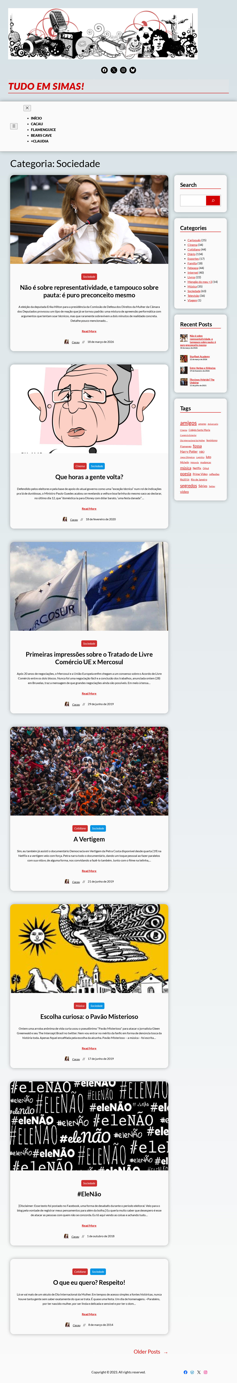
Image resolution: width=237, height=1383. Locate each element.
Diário (192, 254)
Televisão (193, 295)
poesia (185, 473)
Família (192, 263)
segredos (188, 485)
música (185, 468)
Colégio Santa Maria (199, 430)
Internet (193, 272)
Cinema (80, 466)
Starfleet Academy (200, 356)
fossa (197, 445)
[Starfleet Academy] (184, 359)
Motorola (195, 462)
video (184, 492)
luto (208, 457)
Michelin (184, 462)
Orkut (206, 468)
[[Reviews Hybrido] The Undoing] (184, 382)
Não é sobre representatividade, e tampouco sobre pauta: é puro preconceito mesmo (89, 291)
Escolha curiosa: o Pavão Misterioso (89, 1016)
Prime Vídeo (200, 474)
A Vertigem (89, 839)
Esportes (193, 258)
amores (202, 424)
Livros (191, 277)
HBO (201, 452)
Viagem (192, 300)
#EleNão (89, 1194)
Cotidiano (80, 828)
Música (80, 1005)
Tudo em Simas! (46, 86)
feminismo (211, 440)
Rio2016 (184, 479)
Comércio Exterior (188, 435)
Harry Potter (189, 451)
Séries (202, 486)
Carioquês (194, 240)
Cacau (75, 342)
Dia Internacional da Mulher (192, 440)
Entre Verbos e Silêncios (203, 368)
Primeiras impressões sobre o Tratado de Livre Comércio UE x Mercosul (89, 658)
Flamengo (185, 446)
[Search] (213, 200)
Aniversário (213, 424)
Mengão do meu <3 (200, 281)
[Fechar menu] (27, 108)
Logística (200, 457)
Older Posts (151, 1351)
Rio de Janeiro (199, 479)
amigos (188, 422)
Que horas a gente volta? (89, 476)
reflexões (214, 474)
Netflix (197, 468)
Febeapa (193, 268)
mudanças (205, 462)
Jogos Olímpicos (187, 457)
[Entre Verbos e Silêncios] (184, 371)
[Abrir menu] (14, 126)
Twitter (212, 486)
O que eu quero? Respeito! (89, 1282)
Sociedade (89, 276)
